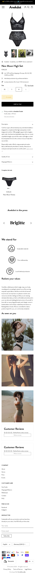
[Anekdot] (15, 7)
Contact (4, 496)
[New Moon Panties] (9, 180)
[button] (4, 223)
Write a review (17, 435)
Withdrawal (5, 493)
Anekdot (11, 567)
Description (5, 124)
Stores (3, 472)
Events (3, 478)
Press (3, 475)
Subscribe (7, 536)
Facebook (4, 507)
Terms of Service (18, 569)
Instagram (4, 510)
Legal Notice (28, 569)
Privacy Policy (7, 569)
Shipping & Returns (7, 162)
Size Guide (30, 86)
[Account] (25, 7)
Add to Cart (17, 104)
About (3, 469)
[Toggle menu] (3, 7)
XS (4, 89)
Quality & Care (6, 157)
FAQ (3, 498)
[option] (17, 29)
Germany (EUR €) (19, 544)
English (5, 544)
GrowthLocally (22, 572)
